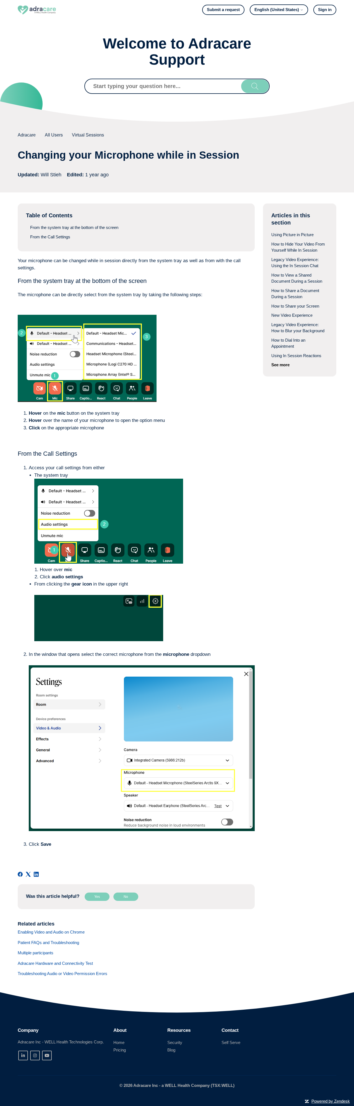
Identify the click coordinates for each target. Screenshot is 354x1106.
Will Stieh (52, 174)
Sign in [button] (325, 9)
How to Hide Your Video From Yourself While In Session (298, 247)
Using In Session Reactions (296, 355)
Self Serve (231, 1042)
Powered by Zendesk (330, 1101)
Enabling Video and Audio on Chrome (51, 932)
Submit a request (223, 9)
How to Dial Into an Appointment (288, 343)
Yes (97, 897)
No (126, 897)
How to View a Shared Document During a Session (296, 278)
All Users (54, 135)
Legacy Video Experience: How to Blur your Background (297, 327)
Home (118, 1042)
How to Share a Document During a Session (295, 293)
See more (280, 364)
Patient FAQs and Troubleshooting (48, 942)
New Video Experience (292, 315)
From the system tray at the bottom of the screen (74, 227)
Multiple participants (35, 952)
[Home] (37, 10)
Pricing (119, 1050)
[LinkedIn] (36, 874)
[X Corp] (28, 874)
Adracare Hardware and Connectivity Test (55, 963)
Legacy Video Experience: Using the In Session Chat (295, 262)
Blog (171, 1050)
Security (174, 1042)
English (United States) (277, 9)
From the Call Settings (50, 236)
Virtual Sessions (88, 135)
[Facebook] (20, 874)
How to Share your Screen (295, 306)
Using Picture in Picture (292, 234)
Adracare (27, 135)
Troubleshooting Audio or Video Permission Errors (62, 973)
